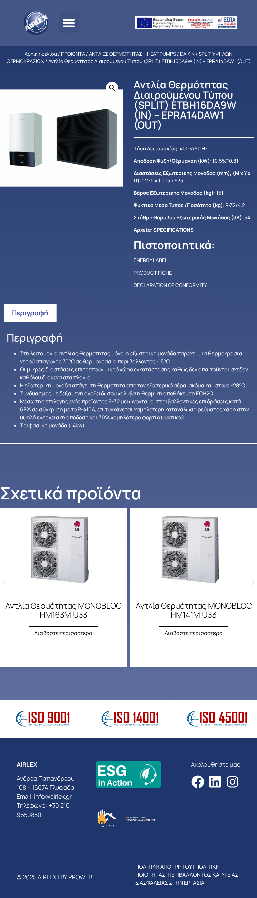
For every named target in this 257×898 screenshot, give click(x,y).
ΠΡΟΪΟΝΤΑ (73, 53)
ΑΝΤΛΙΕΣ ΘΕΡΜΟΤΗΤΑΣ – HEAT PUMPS (132, 53)
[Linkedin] (215, 782)
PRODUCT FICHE (153, 272)
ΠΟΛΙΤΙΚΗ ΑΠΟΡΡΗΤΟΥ (163, 866)
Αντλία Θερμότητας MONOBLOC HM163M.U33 (63, 610)
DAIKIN (187, 53)
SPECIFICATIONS (173, 229)
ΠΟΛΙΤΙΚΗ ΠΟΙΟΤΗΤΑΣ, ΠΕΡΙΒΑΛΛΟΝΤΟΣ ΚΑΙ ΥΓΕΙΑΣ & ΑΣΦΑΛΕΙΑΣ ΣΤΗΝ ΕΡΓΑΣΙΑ (186, 874)
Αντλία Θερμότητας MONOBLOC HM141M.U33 (194, 610)
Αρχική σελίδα (41, 53)
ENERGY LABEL (151, 260)
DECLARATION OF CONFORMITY (170, 285)
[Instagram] (232, 782)
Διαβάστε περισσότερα (63, 633)
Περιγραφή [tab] (30, 312)
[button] (69, 23)
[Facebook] (198, 782)
